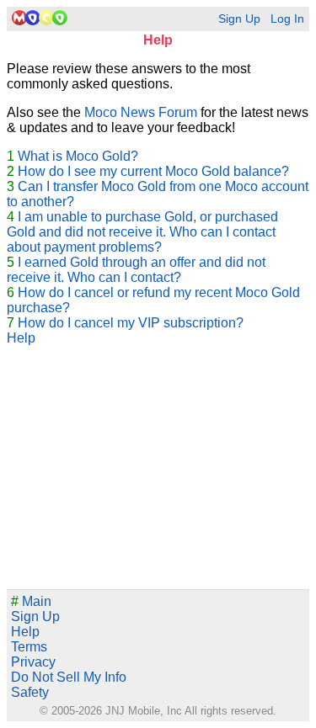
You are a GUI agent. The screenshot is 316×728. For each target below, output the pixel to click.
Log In (287, 19)
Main (31, 601)
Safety (30, 692)
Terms (29, 647)
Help (21, 338)
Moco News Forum (140, 112)
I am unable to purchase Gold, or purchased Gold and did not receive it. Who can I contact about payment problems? (142, 232)
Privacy (33, 662)
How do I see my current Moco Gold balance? (153, 171)
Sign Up (239, 19)
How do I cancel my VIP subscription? (131, 323)
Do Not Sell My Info (68, 677)
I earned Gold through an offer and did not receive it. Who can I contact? (136, 269)
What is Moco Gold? (78, 156)
